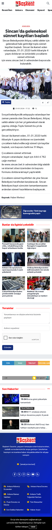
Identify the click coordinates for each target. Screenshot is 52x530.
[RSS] (37, 474)
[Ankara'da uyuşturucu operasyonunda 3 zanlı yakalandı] (13, 259)
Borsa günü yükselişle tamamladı (33, 401)
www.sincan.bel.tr (15, 164)
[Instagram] (24, 474)
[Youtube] (33, 474)
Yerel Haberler (27, 408)
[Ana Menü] (3, 3)
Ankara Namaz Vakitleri (11, 495)
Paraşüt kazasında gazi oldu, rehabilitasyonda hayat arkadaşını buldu (12, 246)
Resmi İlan (7, 10)
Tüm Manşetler (36, 502)
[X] (19, 474)
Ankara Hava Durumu (39, 486)
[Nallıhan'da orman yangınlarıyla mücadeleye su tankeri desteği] (38, 283)
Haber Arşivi (35, 510)
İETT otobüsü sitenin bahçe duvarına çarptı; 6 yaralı (34, 413)
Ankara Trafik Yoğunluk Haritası (34, 495)
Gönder (7, 347)
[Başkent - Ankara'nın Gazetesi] (24, 3)
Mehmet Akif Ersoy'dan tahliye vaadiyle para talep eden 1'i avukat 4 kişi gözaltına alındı (34, 426)
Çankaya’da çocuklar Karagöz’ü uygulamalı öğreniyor (37, 246)
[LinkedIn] (28, 474)
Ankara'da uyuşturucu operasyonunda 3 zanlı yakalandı (12, 270)
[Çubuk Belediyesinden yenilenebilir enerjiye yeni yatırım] (13, 283)
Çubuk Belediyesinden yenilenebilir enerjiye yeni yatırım (12, 294)
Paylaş (7, 102)
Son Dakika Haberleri (14, 510)
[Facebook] (15, 474)
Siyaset (41, 10)
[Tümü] (48, 389)
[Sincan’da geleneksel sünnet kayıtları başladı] (26, 84)
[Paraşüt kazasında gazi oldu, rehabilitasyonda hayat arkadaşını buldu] (13, 235)
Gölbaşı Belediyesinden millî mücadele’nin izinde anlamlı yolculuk (38, 270)
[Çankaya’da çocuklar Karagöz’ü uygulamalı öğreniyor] (38, 235)
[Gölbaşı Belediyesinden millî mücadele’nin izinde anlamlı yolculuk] (38, 259)
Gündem (24, 421)
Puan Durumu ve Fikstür (12, 503)
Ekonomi (29, 10)
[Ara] (48, 3)
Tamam (32, 527)
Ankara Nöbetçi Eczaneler (12, 488)
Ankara (19, 10)
